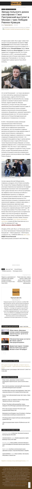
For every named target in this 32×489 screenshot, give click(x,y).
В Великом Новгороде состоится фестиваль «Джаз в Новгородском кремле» (20, 340)
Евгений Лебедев (18, 269)
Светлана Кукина (6, 438)
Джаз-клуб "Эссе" (9, 269)
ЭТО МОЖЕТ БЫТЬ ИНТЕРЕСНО (10, 326)
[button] (2, 3)
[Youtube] (20, 320)
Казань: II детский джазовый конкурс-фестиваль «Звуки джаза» (16, 396)
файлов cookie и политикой (21, 484)
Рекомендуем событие (17, 271)
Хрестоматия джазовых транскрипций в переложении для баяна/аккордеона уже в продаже (16, 386)
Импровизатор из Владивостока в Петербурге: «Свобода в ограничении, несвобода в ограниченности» (16, 414)
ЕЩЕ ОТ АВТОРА (24, 326)
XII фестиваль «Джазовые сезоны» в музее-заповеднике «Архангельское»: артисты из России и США (15, 381)
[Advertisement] (16, 251)
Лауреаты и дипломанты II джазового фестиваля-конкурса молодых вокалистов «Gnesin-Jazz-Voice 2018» (8, 280)
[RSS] (11, 320)
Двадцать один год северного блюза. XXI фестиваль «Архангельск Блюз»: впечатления (15, 400)
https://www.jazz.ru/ (16, 299)
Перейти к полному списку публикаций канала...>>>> (15, 461)
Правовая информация (16, 481)
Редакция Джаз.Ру (8, 25)
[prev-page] (2, 353)
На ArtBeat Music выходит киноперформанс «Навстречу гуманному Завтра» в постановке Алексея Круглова (16, 391)
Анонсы (10, 7)
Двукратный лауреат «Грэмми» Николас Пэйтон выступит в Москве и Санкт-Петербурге (19, 347)
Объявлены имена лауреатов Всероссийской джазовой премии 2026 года (16, 418)
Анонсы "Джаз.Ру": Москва (20, 7)
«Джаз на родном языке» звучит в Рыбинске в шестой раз (15, 423)
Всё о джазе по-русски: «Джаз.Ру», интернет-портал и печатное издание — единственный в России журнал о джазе (15, 366)
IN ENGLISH (24, 481)
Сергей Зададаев (6, 453)
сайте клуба (26, 234)
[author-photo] (16, 295)
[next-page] (5, 353)
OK (29, 485)
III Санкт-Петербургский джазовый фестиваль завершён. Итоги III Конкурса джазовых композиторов (15, 405)
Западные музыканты (6, 271)
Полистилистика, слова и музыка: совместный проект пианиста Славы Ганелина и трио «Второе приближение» (24, 280)
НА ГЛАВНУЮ (4, 7)
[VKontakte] (14, 320)
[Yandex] (17, 320)
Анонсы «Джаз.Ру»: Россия (4, 342)
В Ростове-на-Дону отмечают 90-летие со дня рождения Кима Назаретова (14, 409)
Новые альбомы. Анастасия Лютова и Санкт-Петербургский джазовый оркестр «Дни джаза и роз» (15, 444)
